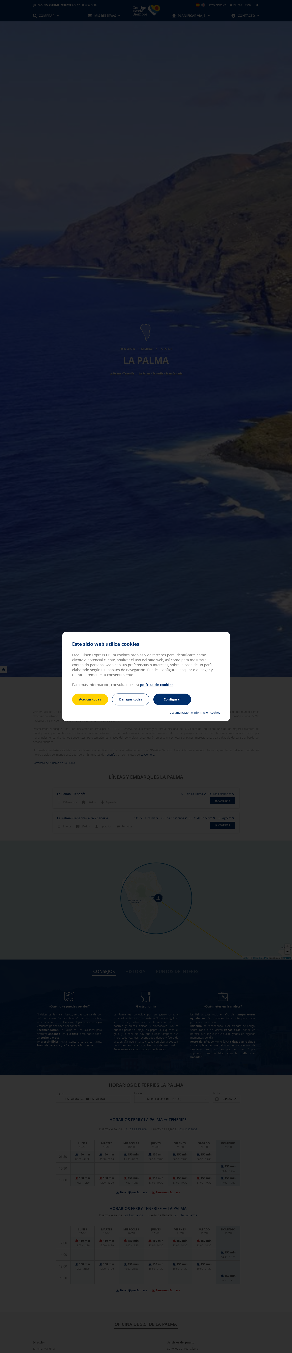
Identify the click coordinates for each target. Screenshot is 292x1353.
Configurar (172, 699)
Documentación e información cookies (194, 712)
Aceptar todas (90, 699)
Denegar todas (130, 699)
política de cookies (156, 684)
